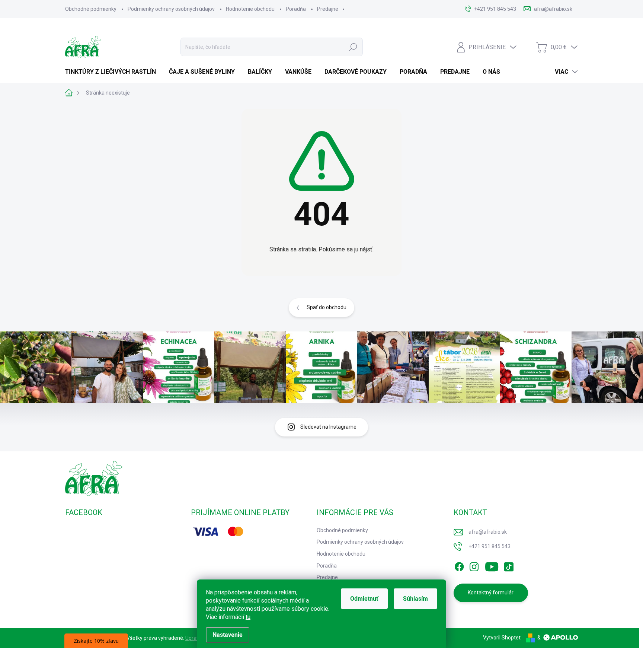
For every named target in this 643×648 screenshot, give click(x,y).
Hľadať (353, 47)
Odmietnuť (364, 598)
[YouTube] (491, 565)
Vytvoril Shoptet (502, 638)
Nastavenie (227, 634)
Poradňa (296, 9)
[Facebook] (459, 565)
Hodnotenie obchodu (250, 9)
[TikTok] (508, 565)
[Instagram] (474, 565)
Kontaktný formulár (491, 592)
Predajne (327, 9)
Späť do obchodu (326, 307)
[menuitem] (113, 72)
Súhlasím (415, 598)
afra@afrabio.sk (487, 532)
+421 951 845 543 (489, 546)
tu (248, 616)
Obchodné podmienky (90, 9)
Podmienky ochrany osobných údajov (171, 9)
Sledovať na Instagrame (328, 427)
